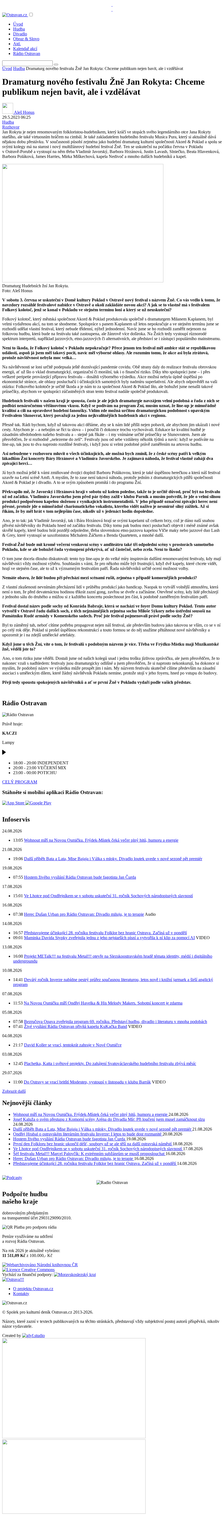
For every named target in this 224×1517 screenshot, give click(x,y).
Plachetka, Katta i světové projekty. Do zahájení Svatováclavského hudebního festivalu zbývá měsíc (110, 1063)
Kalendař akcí (25, 48)
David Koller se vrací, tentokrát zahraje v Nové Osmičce (73, 1045)
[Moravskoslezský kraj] (75, 1274)
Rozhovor (10, 127)
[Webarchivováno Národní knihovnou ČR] (40, 1264)
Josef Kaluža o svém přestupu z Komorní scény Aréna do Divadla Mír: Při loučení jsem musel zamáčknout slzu (109, 1119)
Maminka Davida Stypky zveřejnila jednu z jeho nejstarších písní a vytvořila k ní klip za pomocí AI (109, 937)
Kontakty (21, 1293)
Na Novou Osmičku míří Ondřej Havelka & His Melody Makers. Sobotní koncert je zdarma (103, 1003)
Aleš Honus (23, 112)
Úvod (18, 24)
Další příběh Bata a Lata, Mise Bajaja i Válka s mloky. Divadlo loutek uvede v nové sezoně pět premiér (113, 858)
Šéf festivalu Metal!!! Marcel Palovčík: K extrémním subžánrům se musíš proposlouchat (89, 1153)
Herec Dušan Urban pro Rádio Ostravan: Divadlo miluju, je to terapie (84, 914)
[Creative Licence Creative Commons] (28, 1269)
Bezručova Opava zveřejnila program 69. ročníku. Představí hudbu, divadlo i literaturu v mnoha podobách (115, 1021)
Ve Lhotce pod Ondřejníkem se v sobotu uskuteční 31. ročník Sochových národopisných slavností (108, 895)
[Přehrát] (4, 753)
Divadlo (20, 34)
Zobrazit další (14, 1091)
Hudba (19, 29)
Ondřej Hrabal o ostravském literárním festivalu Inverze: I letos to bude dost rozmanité (88, 1134)
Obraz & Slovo (26, 38)
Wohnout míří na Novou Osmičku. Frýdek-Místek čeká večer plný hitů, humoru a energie (101, 840)
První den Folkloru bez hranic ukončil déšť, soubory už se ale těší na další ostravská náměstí (93, 1143)
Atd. (17, 43)
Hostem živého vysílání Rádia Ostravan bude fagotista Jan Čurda (80, 877)
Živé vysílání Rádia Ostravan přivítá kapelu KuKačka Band (75, 1026)
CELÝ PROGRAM (19, 782)
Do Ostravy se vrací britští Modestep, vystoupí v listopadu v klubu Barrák (87, 1082)
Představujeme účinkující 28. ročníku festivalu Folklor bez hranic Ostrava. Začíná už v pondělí (105, 932)
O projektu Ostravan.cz (33, 1288)
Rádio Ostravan (26, 53)
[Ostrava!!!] (13, 1279)
